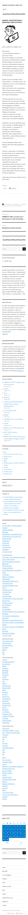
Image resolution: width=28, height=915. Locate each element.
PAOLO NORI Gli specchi (10, 432)
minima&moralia (6, 686)
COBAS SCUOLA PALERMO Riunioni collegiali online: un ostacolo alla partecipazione (13, 404)
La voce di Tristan (6, 635)
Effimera (4, 666)
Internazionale (5, 545)
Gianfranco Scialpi (7, 596)
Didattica (4, 879)
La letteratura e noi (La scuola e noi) (11, 536)
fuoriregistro (5, 614)
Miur (3, 652)
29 (4, 839)
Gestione (4, 799)
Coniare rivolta (6, 703)
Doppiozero (5, 668)
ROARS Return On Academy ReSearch (12, 534)
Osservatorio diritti (7, 714)
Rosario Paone (6, 600)
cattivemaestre (6, 579)
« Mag (7, 842)
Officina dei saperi (7, 566)
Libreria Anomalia (6, 538)
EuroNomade (5, 722)
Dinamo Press (5, 696)
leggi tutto (21, 370)
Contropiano (5, 679)
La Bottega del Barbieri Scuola (10, 585)
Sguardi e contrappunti (8, 577)
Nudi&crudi (5, 901)
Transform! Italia (6, 705)
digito (5, 461)
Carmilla (4, 677)
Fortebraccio (5, 607)
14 (24, 829)
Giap (3, 681)
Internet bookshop (7, 771)
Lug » (21, 842)
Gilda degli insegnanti (7, 748)
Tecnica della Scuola (7, 641)
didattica (6, 458)
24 (10, 836)
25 (14, 836)
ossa (7, 675)
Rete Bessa (5, 692)
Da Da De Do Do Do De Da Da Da (13, 454)
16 (7, 833)
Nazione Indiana (6, 688)
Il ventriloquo (5, 574)
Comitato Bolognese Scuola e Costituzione (13, 611)
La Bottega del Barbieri (8, 662)
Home (3, 867)
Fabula (4, 790)
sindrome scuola (8, 471)
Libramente (5, 631)
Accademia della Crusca (8, 768)
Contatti (4, 905)
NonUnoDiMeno (6, 609)
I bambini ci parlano (7, 603)
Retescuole (5, 532)
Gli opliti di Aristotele (7, 568)
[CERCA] (24, 249)
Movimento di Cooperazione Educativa (12, 620)
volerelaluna (5, 549)
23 (7, 836)
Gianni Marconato (6, 592)
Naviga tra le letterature (8, 784)
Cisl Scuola (5, 745)
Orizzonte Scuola (6, 643)
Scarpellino (5, 647)
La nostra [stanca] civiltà (10, 410)
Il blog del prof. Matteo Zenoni (10, 581)
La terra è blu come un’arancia (10, 794)
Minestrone (7, 397)
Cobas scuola (5, 728)
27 (20, 836)
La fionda (4, 659)
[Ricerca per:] (12, 249)
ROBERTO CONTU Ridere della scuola (14, 428)
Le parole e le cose (7, 551)
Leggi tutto (5, 334)
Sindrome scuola (6, 886)
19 (17, 833)
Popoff (4, 690)
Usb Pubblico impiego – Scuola (10, 730)
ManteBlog (5, 672)
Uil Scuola (4, 743)
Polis (3, 654)
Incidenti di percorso (7, 898)
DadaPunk (5, 797)
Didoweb (4, 781)
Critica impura (5, 541)
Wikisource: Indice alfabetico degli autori (12, 766)
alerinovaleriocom (9, 204)
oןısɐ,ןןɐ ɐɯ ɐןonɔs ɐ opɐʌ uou (12, 5)
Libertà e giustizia (6, 720)
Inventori (6, 423)
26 (17, 836)
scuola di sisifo (18, 205)
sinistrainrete (5, 701)
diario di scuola (8, 456)
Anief (3, 752)
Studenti (4, 650)
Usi (3, 741)
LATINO (6, 514)
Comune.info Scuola (7, 583)
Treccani (4, 764)
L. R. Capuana (5, 594)
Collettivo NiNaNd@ (7, 530)
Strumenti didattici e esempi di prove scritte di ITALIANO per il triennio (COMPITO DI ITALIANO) (13, 504)
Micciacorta (5, 709)
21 (24, 833)
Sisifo (3, 890)
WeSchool (5, 786)
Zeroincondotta (6, 664)
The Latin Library (6, 760)
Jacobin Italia (5, 543)
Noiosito (4, 707)
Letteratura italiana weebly (9, 779)
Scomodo (4, 694)
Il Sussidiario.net (6, 699)
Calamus (4, 775)
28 (24, 836)
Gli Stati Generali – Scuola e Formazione (12, 598)
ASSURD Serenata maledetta (11, 508)
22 (4, 836)
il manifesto (5, 718)
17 (10, 833)
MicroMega (5, 670)
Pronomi (6, 389)
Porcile (5, 467)
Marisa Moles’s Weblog (8, 633)
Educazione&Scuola (7, 645)
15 (3, 833)
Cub (3, 739)
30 (7, 839)
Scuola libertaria (6, 605)
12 (17, 829)
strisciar (4, 675)
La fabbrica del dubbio (8, 716)
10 (10, 829)
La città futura (5, 712)
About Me (4, 871)
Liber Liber (5, 788)
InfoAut (4, 683)
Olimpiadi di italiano (7, 762)
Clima (5, 393)
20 (20, 833)
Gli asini (4, 587)
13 (20, 829)
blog (23, 204)
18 (14, 833)
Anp (3, 754)
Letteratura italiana (7, 777)
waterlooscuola (8, 474)
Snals (3, 750)
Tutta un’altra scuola (7, 590)
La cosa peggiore (6, 875)
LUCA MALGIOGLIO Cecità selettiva (13, 419)
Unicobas (4, 737)
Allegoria (6, 415)
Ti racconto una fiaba (7, 792)
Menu (4, 9)
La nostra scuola (6, 547)
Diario (3, 882)
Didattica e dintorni (7, 773)
